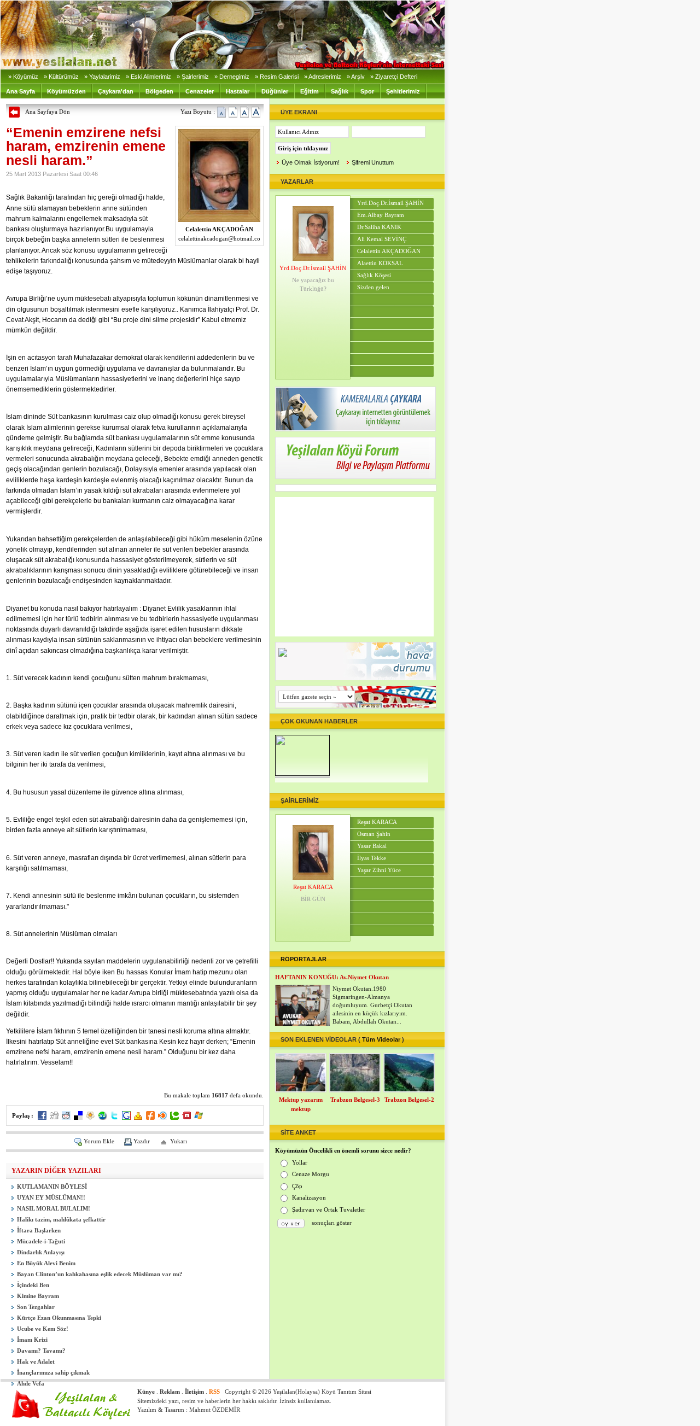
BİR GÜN (313, 899)
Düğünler (274, 91)
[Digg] (54, 1117)
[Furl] (150, 1117)
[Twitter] (114, 1117)
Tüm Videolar (381, 1039)
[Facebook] (42, 1117)
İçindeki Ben (33, 1285)
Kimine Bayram (38, 1296)
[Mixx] (186, 1117)
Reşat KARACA (313, 887)
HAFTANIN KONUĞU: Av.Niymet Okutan (332, 977)
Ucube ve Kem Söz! (42, 1329)
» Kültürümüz (61, 76)
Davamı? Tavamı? (41, 1351)
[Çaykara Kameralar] (355, 428)
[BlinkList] (162, 1117)
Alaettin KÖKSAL (380, 263)
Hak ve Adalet (36, 1362)
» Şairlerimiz (193, 76)
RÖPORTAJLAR (303, 959)
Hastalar (237, 91)
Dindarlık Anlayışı (41, 1252)
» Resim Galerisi (277, 76)
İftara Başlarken (39, 1231)
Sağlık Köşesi (374, 275)
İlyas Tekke (371, 858)
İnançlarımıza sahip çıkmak (53, 1373)
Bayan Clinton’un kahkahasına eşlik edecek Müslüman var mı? (100, 1274)
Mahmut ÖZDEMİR (214, 1409)
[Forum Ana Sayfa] (355, 476)
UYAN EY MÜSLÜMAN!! (51, 1198)
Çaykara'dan (115, 91)
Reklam (170, 1391)
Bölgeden (159, 91)
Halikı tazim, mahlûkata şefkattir (61, 1220)
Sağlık (339, 91)
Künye (146, 1391)
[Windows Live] (198, 1117)
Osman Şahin (373, 834)
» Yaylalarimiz (102, 76)
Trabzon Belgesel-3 (355, 1099)
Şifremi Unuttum (373, 162)
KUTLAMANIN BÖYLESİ (52, 1187)
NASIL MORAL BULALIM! (53, 1209)
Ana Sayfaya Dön (47, 111)
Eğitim (309, 91)
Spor (367, 91)
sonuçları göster (332, 1222)
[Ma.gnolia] (90, 1117)
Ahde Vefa (30, 1384)
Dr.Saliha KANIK (379, 227)
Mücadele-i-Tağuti (41, 1241)
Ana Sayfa (20, 91)
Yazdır (141, 1141)
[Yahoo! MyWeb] (138, 1117)
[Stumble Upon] (102, 1117)
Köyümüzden (66, 91)
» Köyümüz (23, 76)
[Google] (126, 1117)
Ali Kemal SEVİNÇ (381, 239)
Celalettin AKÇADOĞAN (389, 251)
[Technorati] (174, 1117)
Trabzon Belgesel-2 (409, 1099)
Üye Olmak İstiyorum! (311, 162)
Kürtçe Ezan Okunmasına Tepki (59, 1318)
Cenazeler (199, 91)
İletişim (194, 1391)
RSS (214, 1391)
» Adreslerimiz (322, 76)
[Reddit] (66, 1117)
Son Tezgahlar (36, 1307)
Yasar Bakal (372, 846)
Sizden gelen (373, 287)
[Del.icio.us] (78, 1117)
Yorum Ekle (99, 1141)
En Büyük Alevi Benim (46, 1263)
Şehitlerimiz (403, 91)
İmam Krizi (32, 1340)
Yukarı (178, 1141)
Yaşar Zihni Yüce (379, 870)
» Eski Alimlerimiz (148, 76)
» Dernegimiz (231, 76)
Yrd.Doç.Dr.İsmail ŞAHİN (312, 268)
